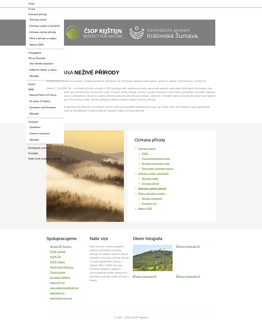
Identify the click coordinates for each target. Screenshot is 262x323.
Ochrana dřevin (150, 183)
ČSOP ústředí (57, 251)
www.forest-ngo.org (61, 298)
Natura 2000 (145, 208)
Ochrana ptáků (150, 178)
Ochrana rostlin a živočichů (153, 173)
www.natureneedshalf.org (64, 287)
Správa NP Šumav (60, 246)
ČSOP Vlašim (57, 262)
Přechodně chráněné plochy (157, 168)
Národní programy (152, 198)
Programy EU (149, 203)
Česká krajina (57, 272)
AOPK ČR (55, 256)
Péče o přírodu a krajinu (151, 193)
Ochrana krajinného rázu (156, 163)
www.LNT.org (57, 282)
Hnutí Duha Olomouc (62, 267)
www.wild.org (57, 293)
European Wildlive (60, 277)
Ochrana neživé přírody (152, 188)
